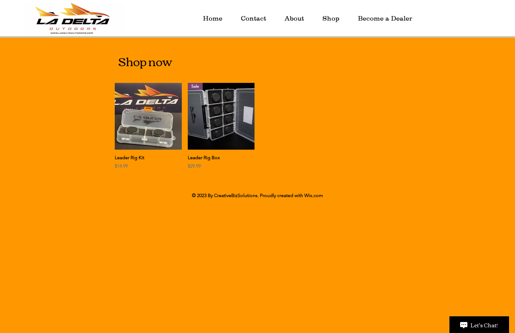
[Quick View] (148, 116)
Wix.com (313, 195)
